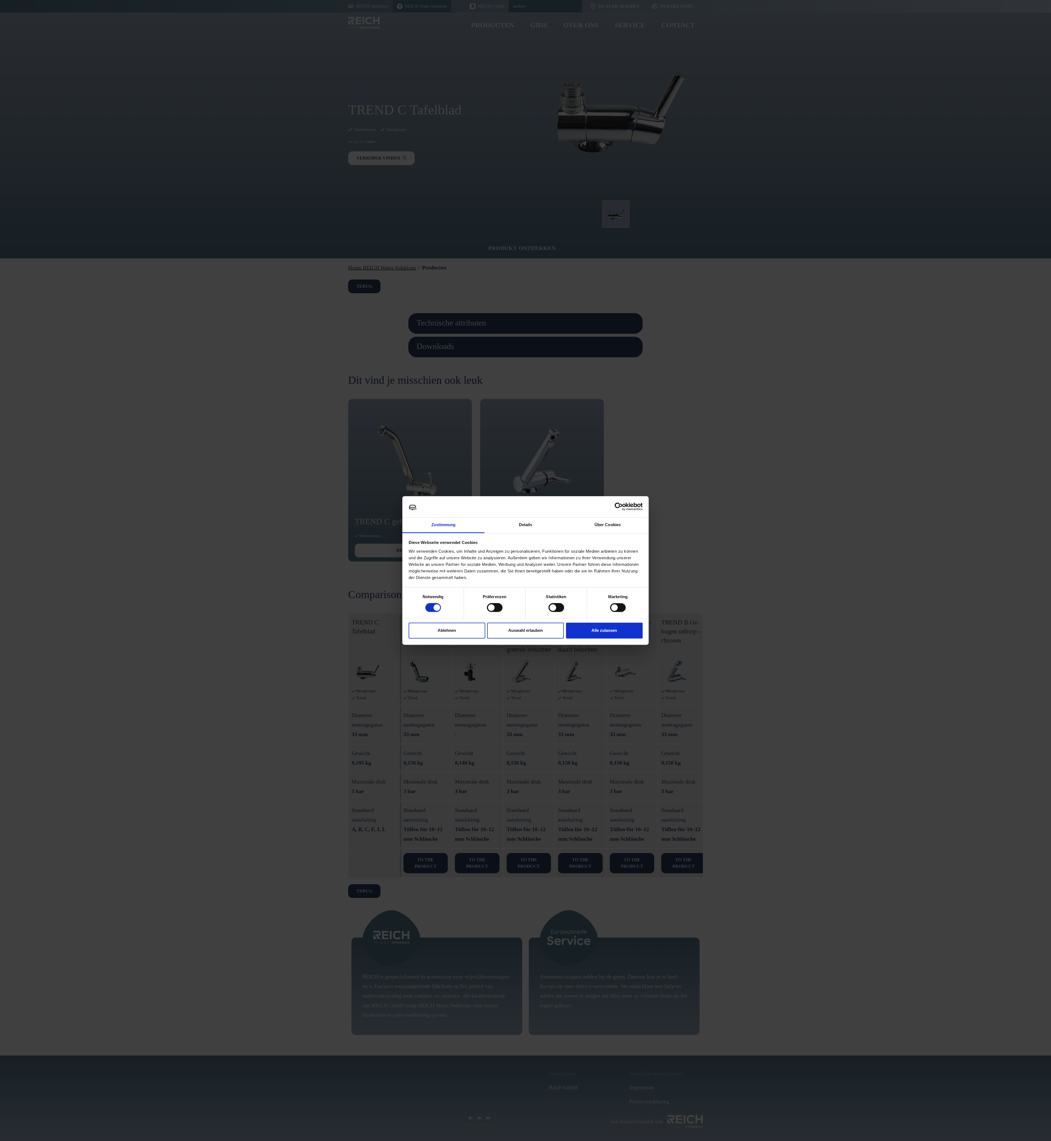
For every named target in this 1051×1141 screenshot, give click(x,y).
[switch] (495, 607)
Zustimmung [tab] (443, 524)
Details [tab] (525, 524)
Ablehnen (447, 630)
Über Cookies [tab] (607, 524)
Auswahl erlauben (525, 630)
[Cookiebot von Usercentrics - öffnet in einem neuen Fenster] (619, 507)
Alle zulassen (604, 630)
